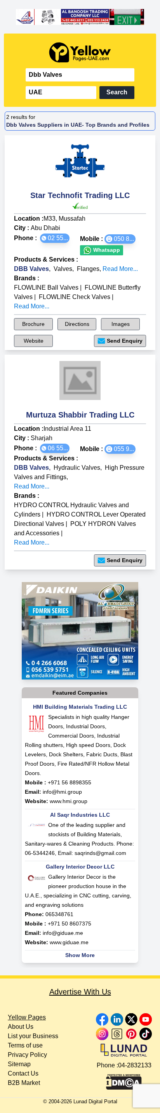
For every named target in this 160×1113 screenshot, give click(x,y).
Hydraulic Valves (77, 467)
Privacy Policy (27, 1054)
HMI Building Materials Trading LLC (80, 707)
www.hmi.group (68, 801)
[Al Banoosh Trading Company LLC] (80, 16)
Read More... (120, 268)
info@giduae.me (63, 933)
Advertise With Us (80, 991)
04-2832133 (134, 1065)
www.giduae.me (69, 942)
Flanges (88, 268)
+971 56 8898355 (69, 782)
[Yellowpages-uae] (80, 52)
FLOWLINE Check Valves (74, 297)
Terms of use (25, 1045)
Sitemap (19, 1064)
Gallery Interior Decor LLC (80, 867)
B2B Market (24, 1082)
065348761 (59, 914)
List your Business (33, 1036)
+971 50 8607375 (69, 923)
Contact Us (23, 1073)
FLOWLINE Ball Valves (46, 287)
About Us (20, 1026)
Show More (80, 955)
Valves (63, 268)
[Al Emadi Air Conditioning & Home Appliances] (80, 630)
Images (120, 324)
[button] (55, 238)
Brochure (33, 324)
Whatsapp (106, 250)
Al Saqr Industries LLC (80, 815)
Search (116, 92)
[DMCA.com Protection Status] (124, 1080)
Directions (77, 324)
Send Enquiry (125, 341)
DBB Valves (31, 268)
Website (33, 341)
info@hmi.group (62, 792)
